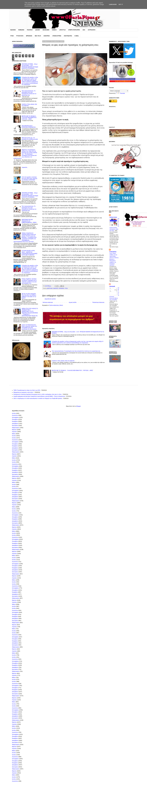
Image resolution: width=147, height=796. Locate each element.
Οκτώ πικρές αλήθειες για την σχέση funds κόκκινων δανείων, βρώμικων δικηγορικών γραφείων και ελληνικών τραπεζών (114, 259)
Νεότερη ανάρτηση (48, 302)
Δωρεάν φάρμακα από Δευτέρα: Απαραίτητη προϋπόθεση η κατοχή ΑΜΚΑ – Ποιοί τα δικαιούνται (39, 396)
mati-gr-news (113, 217)
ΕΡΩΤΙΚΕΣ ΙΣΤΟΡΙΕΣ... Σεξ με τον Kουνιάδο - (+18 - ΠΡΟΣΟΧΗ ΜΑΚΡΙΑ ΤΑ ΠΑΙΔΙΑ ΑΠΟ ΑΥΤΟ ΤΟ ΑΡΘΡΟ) (30, 66)
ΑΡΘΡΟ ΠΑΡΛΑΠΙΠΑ (74, 30)
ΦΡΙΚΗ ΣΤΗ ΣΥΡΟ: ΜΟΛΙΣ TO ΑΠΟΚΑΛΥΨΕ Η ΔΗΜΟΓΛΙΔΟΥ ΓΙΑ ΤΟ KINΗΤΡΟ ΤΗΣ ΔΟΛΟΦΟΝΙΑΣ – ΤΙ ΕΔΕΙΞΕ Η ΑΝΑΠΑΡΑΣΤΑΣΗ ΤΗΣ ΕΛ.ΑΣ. (30, 312)
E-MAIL (77, 36)
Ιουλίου (14, 413)
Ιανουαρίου (15, 425)
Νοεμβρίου (15, 421)
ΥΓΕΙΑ (12, 36)
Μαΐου (13, 433)
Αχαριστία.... (25, 167)
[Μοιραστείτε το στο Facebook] (61, 286)
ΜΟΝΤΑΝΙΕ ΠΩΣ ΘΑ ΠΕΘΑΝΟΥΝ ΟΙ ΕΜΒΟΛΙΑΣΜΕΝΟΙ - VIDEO (29, 221)
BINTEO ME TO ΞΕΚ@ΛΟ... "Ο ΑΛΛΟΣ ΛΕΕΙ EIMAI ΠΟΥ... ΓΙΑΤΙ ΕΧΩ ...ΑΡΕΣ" (72, 370)
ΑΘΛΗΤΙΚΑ (47, 36)
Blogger (78, 406)
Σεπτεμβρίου (15, 417)
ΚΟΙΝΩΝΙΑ (21, 30)
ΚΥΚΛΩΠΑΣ (113, 251)
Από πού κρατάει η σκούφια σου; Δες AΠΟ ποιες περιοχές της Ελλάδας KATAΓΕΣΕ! (29, 178)
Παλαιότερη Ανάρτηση (98, 302)
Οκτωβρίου (15, 419)
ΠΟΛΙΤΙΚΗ (30, 30)
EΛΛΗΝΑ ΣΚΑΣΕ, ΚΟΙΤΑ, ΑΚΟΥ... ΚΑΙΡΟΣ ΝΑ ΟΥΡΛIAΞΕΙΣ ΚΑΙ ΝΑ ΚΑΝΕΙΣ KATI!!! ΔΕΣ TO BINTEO (29, 253)
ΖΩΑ (84, 30)
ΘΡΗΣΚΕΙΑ (29, 36)
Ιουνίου (14, 435)
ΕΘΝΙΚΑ (54, 30)
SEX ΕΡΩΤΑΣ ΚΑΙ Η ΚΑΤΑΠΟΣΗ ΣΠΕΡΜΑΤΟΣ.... (29, 126)
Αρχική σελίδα (72, 302)
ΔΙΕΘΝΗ (37, 30)
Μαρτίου (14, 429)
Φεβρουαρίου (15, 427)
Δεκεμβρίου (15, 423)
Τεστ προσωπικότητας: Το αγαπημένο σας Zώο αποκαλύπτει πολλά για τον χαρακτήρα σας (76, 351)
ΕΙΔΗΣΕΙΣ (13, 30)
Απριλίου (14, 431)
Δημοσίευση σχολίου (50, 299)
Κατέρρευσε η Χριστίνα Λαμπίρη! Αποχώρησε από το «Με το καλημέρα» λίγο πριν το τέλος (38, 394)
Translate (122, 93)
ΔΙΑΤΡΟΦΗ (50, 288)
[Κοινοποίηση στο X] (59, 286)
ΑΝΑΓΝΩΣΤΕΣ (68, 36)
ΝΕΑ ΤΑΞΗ (38, 36)
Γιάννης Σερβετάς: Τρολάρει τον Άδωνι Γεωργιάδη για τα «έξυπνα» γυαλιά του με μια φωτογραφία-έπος (29, 281)
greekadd (112, 286)
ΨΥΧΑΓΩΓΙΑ (19, 36)
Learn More (113, 4)
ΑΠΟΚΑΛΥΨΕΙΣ (56, 36)
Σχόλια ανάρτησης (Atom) (56, 305)
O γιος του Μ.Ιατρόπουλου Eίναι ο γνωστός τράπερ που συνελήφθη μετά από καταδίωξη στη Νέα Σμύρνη (29, 327)
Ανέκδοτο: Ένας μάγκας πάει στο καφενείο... (63, 360)
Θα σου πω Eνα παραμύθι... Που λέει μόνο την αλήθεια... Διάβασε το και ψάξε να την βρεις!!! (29, 296)
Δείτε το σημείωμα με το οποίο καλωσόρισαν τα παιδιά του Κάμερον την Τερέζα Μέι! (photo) (38, 398)
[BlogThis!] (57, 286)
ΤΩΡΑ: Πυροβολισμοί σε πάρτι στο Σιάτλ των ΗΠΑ (27, 390)
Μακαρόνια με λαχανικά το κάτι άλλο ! (24, 392)
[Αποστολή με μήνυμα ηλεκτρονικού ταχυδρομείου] (56, 286)
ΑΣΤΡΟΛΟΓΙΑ (91, 30)
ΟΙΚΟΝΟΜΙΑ (45, 30)
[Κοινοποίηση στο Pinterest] (63, 286)
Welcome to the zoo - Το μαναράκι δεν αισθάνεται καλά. (30, 138)
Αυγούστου (15, 415)
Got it (121, 4)
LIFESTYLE (62, 30)
